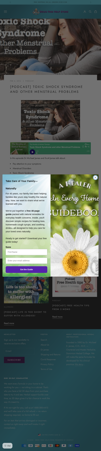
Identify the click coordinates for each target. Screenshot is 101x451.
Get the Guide (26, 269)
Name (8, 247)
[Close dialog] (95, 177)
